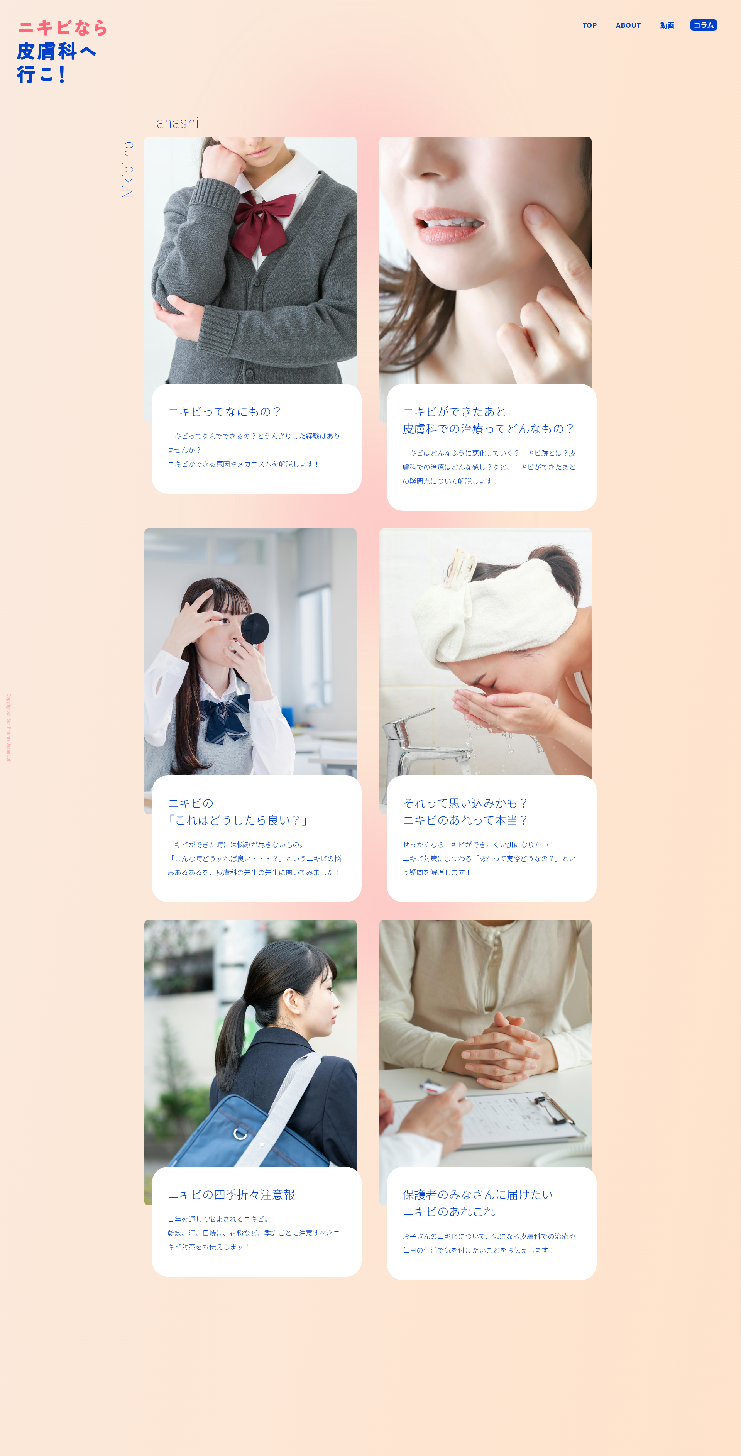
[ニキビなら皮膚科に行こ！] (61, 52)
